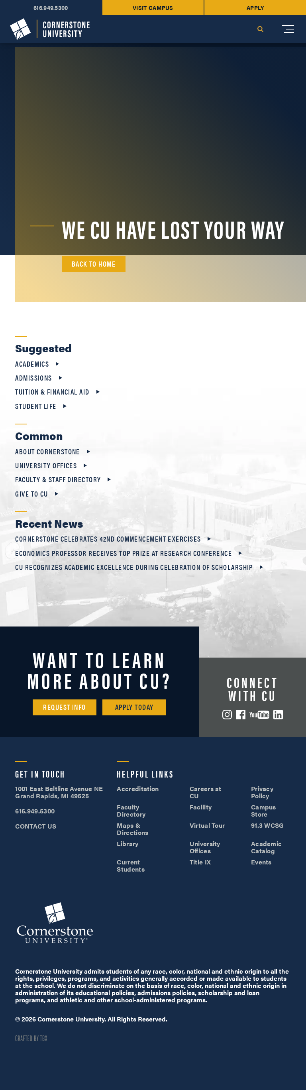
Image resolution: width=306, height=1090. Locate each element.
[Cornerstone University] (50, 29)
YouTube (259, 715)
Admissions (33, 377)
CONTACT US (35, 826)
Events (261, 861)
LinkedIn (278, 714)
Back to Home (94, 264)
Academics (32, 363)
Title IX (200, 861)
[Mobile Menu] (288, 29)
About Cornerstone (47, 451)
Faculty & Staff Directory (58, 479)
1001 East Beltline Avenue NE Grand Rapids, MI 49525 (59, 792)
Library (127, 843)
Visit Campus (153, 7)
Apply (255, 7)
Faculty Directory (131, 810)
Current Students (131, 865)
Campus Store (263, 810)
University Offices (46, 465)
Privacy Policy (262, 792)
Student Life (35, 406)
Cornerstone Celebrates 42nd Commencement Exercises (108, 538)
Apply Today (134, 707)
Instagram (227, 714)
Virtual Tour (207, 825)
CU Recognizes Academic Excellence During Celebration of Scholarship (134, 567)
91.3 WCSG (267, 825)
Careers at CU (206, 792)
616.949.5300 (50, 7)
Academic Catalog (266, 847)
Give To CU (31, 493)
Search (260, 29)
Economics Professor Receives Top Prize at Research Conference (123, 553)
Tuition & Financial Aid (52, 391)
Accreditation (138, 788)
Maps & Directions (132, 829)
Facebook (240, 714)
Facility (201, 806)
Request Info (64, 707)
